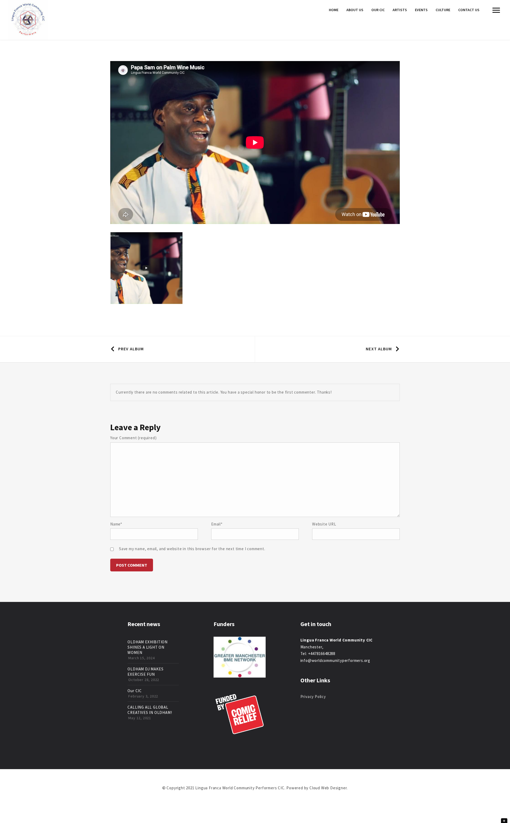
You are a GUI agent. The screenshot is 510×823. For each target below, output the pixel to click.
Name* (116, 524)
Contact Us (468, 9)
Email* (217, 524)
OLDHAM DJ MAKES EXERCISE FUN (145, 671)
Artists (400, 9)
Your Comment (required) (133, 437)
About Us (354, 9)
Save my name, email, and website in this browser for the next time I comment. (192, 548)
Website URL (324, 524)
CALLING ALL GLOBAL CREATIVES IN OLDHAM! (150, 710)
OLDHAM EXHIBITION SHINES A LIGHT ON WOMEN (148, 647)
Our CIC (378, 9)
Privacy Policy (313, 696)
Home (333, 9)
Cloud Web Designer (328, 787)
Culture (443, 9)
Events (421, 9)
